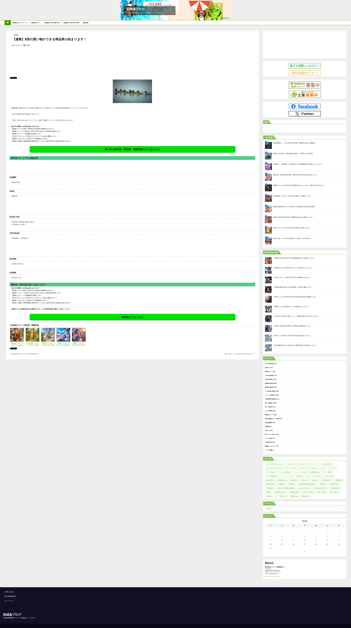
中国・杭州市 (317, 476)
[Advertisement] (132, 59)
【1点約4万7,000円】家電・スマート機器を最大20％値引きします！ (296, 316)
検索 (266, 122)
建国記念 (323, 484)
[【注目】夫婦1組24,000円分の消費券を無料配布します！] (268, 328)
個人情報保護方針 (10, 596)
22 (327, 540)
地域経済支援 (270, 484)
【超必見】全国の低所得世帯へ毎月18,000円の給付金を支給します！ (295, 175)
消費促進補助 (335, 488)
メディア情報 (268, 450)
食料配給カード (271, 496)
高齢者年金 (295, 496)
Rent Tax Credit (291, 468)
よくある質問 (268, 410)
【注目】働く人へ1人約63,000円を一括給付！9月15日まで (291, 238)
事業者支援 (270, 480)
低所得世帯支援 (282, 480)
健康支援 (294, 480)
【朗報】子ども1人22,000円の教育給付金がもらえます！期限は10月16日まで (298, 185)
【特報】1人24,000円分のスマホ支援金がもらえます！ (291, 306)
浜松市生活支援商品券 (321, 488)
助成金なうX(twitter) (71, 22)
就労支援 (291, 484)
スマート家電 (327, 472)
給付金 (16, 34)
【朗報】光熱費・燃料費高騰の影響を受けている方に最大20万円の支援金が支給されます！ (41, 141)
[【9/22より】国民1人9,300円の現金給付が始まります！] (268, 338)
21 (316, 540)
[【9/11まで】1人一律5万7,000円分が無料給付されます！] (268, 280)
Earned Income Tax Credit (296, 464)
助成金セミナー (36, 22)
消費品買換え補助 (280, 492)
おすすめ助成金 (269, 375)
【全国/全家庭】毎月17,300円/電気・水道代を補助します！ (293, 287)
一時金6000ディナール (302, 476)
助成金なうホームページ (20, 22)
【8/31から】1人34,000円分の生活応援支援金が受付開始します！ (295, 297)
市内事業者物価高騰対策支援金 (307, 484)
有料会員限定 (268, 422)
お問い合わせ (9, 592)
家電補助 (282, 484)
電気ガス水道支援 (308, 492)
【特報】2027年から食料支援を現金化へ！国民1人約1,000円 (292, 153)
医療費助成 (339, 480)
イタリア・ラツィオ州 (329, 468)
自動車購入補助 (295, 492)
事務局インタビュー (270, 446)
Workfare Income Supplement (309, 468)
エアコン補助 (270, 472)
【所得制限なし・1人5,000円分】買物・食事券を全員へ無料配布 (293, 143)
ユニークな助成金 (270, 395)
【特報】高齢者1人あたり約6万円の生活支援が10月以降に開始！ (294, 206)
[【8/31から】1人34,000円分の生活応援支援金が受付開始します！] (268, 299)
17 (270, 540)
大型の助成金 (268, 379)
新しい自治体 (268, 407)
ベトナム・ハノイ (286, 476)
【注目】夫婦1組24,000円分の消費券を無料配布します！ (292, 326)
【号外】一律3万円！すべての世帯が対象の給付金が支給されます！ (239, 353)
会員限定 (267, 426)
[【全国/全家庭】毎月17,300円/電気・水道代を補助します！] (268, 289)
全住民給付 (304, 480)
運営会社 (85, 22)
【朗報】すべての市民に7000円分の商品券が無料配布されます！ (32, 129)
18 (282, 540)
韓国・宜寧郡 (322, 492)
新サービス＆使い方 (270, 434)
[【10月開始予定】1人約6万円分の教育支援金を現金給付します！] (268, 347)
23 (338, 540)
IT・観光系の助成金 (270, 391)
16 (338, 536)
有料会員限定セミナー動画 (272, 418)
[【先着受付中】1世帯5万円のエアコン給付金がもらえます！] (268, 270)
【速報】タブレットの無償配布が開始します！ (26, 134)
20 (304, 540)
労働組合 (315, 480)
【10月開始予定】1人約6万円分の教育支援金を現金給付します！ (295, 345)
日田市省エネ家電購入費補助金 (286, 488)
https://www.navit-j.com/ (272, 576)
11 (282, 536)
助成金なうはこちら (132, 317)
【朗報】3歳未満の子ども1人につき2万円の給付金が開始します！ (25, 353)
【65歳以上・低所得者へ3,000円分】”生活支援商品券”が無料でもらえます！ (297, 164)
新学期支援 (270, 488)
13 (304, 536)
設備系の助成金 (269, 383)
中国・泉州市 (329, 476)
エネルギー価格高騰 (285, 472)
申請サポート (268, 371)
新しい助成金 (268, 403)
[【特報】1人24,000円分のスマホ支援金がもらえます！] (268, 309)
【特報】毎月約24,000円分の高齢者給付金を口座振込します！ (293, 217)
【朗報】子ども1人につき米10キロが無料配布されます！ (30, 138)
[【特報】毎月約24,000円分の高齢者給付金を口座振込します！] (268, 260)
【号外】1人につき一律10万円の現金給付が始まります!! (291, 228)
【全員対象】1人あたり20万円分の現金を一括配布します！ (292, 196)
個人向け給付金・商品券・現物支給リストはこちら (132, 149)
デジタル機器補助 (272, 476)
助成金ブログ (136, 9)
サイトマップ (9, 601)
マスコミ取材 (268, 438)
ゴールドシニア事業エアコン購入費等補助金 (307, 472)
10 (270, 536)
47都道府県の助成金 (270, 399)
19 (293, 540)
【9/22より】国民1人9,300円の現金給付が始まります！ (291, 335)
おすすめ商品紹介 (270, 363)
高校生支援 (283, 496)
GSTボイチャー (313, 464)
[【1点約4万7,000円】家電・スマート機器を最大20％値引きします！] (268, 318)
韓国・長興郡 (334, 492)
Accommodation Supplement (275, 464)
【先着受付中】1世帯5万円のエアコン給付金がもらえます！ (293, 268)
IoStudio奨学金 (326, 464)
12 (293, 536)
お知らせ (267, 430)
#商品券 (28, 45)
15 (327, 536)
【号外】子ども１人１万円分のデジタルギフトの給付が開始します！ (34, 136)
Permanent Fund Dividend (274, 468)
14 (316, 536)
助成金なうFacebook (52, 22)
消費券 (269, 492)
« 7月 (304, 552)
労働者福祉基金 (327, 480)
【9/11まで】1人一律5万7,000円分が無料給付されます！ (292, 277)
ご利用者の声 (268, 442)
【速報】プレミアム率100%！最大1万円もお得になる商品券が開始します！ (36, 131)
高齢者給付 (306, 496)
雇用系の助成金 (269, 387)
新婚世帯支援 (334, 484)
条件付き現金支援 (304, 488)
